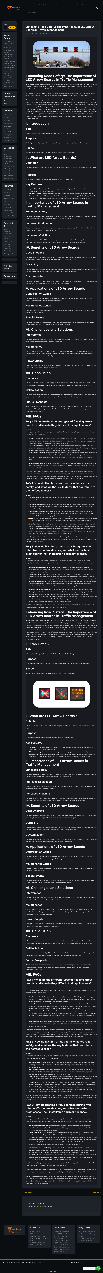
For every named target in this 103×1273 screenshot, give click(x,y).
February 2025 (8, 135)
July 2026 (7, 117)
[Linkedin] (76, 1262)
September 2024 (9, 140)
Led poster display (59, 1238)
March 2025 (7, 132)
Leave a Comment (31, 33)
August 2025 (8, 126)
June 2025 (7, 129)
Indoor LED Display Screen (62, 1234)
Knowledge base (9, 166)
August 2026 (8, 114)
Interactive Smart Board (61, 1236)
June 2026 (7, 120)
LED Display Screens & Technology (7, 171)
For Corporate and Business (87, 1232)
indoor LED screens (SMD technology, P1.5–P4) (69, 93)
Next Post (97, 1192)
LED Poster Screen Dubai (37, 1242)
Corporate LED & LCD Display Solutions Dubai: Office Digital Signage (9, 54)
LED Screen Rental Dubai (37, 1245)
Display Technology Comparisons (8, 156)
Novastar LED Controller (61, 1245)
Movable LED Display (60, 1242)
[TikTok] (79, 1262)
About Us (50, 1271)
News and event (8, 175)
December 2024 (9, 137)
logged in (38, 1206)
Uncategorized (8, 178)
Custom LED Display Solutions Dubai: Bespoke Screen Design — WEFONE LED (9, 73)
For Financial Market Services (87, 1238)
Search (6, 24)
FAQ (55, 1271)
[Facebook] (72, 1262)
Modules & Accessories (61, 1240)
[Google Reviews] (81, 1262)
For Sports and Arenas (85, 1240)
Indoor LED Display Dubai (37, 1236)
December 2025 (9, 123)
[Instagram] (74, 1262)
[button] (34, 4)
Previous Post (27, 1192)
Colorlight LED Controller (61, 1232)
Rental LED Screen (59, 1251)
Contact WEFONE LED (50, 95)
